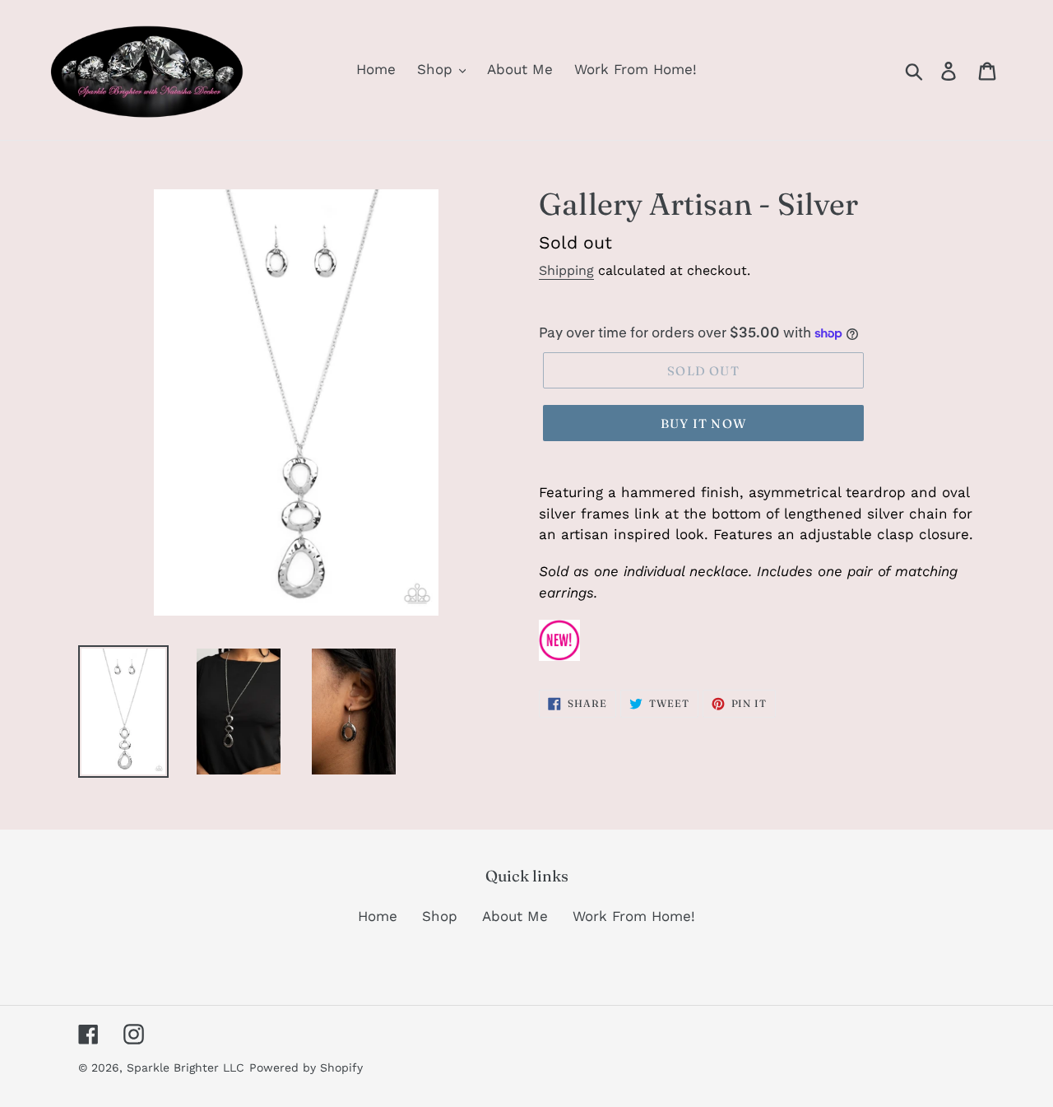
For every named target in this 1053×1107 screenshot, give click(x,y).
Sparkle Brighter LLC (185, 1067)
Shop (439, 916)
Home (377, 916)
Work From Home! (634, 916)
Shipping (566, 270)
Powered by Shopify (306, 1067)
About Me (515, 916)
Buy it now (703, 423)
